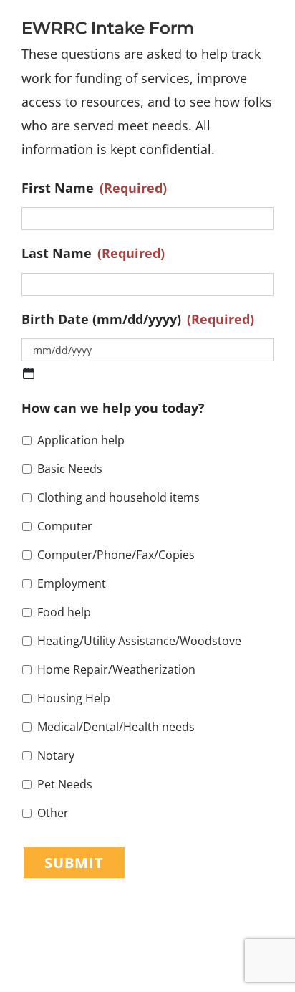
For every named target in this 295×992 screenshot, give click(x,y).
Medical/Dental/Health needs (116, 727)
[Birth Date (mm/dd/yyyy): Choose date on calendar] (28, 373)
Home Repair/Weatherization (116, 669)
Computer (64, 526)
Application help (81, 440)
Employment (71, 583)
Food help (64, 612)
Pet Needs (64, 784)
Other (53, 813)
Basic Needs (69, 469)
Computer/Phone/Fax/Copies (116, 555)
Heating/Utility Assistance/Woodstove (139, 641)
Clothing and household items (118, 497)
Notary (55, 755)
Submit (74, 862)
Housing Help (73, 698)
